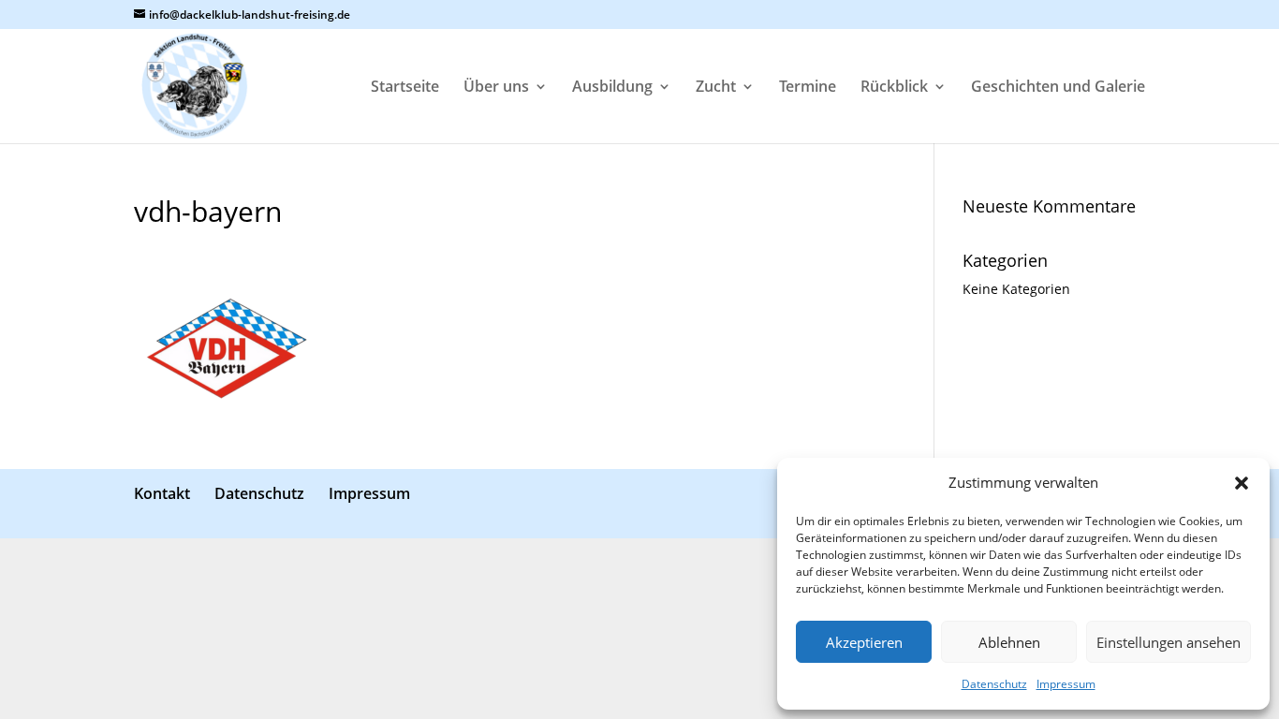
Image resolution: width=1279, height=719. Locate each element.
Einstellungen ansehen (1168, 642)
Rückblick (894, 88)
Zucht (716, 88)
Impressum (1065, 684)
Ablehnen (1009, 642)
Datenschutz (994, 684)
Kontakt (162, 493)
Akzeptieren (864, 642)
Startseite (405, 88)
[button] (1241, 483)
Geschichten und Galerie (1058, 88)
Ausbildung (612, 88)
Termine (807, 88)
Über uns (496, 88)
